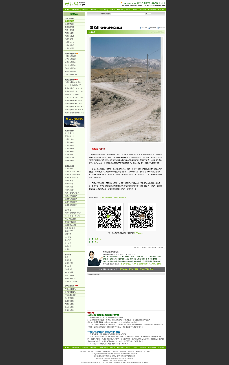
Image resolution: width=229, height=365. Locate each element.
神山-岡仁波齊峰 (70, 219)
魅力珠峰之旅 (69, 133)
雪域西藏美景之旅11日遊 (74, 91)
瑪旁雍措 (68, 266)
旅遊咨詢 (161, 10)
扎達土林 (98, 239)
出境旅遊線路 (69, 310)
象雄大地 (68, 246)
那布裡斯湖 (69, 272)
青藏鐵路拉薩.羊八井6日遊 (74, 107)
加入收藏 (162, 3)
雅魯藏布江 (69, 269)
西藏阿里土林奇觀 (71, 282)
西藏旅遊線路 (69, 24)
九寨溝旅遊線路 (70, 295)
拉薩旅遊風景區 (70, 56)
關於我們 (140, 3)
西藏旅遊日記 (69, 142)
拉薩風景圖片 (69, 187)
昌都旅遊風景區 (70, 68)
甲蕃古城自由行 (70, 292)
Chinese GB (132, 3)
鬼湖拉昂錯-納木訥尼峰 (73, 213)
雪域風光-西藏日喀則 (72, 175)
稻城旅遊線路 (69, 301)
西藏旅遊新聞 (69, 48)
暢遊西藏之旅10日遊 (72, 94)
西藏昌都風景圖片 (71, 205)
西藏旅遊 (85, 10)
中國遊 (128, 10)
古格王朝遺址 (69, 275)
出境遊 (135, 10)
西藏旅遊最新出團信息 (73, 82)
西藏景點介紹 (69, 42)
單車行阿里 (69, 231)
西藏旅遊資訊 (69, 33)
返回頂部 (160, 247)
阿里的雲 (68, 260)
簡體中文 (153, 27)
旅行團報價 (76, 10)
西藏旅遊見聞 (69, 145)
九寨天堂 (112, 10)
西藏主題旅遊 (69, 30)
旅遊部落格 (152, 10)
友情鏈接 (139, 351)
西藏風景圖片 (69, 39)
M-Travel (144, 362)
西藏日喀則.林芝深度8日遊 (74, 113)
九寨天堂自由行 (70, 289)
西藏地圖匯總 (69, 158)
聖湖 (66, 257)
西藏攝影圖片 (69, 184)
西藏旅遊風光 (69, 168)
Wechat (140, 233)
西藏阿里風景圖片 (106, 197)
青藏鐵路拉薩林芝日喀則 (73, 101)
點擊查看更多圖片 (120, 197)
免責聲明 (98, 351)
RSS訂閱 (162, 27)
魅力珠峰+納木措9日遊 (73, 85)
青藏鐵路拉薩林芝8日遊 (73, 104)
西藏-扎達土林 (70, 228)
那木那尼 (68, 240)
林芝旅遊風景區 (70, 59)
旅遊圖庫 (142, 10)
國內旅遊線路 (69, 307)
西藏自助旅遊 (69, 45)
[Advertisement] (126, 20)
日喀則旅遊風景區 (71, 74)
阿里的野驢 (69, 263)
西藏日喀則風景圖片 (72, 193)
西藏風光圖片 (69, 181)
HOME (125, 3)
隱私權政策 (107, 351)
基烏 (96, 242)
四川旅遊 (93, 10)
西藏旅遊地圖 (69, 161)
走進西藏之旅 (69, 136)
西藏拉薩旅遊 (69, 152)
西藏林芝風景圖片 (71, 199)
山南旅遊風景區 (70, 65)
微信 (135, 233)
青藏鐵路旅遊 (69, 27)
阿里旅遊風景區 (70, 62)
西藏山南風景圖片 (71, 196)
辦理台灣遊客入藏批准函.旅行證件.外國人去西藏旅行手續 (141, 264)
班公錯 (67, 249)
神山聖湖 (68, 237)
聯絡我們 (147, 3)
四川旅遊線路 (69, 298)
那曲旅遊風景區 (70, 71)
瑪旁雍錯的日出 (70, 278)
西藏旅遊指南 (69, 36)
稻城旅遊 (120, 10)
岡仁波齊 (68, 243)
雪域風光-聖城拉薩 (71, 178)
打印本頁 (144, 27)
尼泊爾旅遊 (69, 155)
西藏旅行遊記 (69, 139)
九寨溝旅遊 (103, 10)
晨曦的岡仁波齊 (70, 222)
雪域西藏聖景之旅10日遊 (74, 88)
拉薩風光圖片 (69, 190)
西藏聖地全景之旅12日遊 (74, 97)
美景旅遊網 (113, 360)
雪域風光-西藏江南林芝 (73, 172)
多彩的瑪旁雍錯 (70, 225)
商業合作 (115, 351)
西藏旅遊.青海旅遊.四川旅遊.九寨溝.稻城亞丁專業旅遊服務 (116, 356)
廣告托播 (123, 351)
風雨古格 (68, 234)
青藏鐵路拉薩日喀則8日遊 (74, 110)
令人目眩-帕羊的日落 (72, 216)
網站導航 (154, 3)
